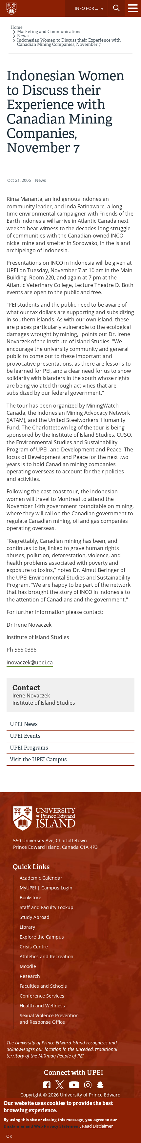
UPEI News (23, 724)
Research (30, 976)
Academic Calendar (41, 878)
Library (27, 927)
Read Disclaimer (97, 1126)
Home (16, 27)
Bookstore (30, 897)
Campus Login (56, 888)
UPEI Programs (29, 747)
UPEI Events (25, 736)
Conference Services (42, 996)
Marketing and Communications (49, 31)
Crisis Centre (34, 946)
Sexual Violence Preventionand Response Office (49, 1018)
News (23, 36)
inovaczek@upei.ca (30, 662)
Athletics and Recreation (46, 956)
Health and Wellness (42, 1005)
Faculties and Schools (43, 986)
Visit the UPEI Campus (38, 759)
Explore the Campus (42, 937)
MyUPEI (28, 888)
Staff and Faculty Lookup (46, 907)
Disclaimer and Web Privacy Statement (42, 1126)
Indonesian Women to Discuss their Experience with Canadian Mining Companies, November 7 (69, 42)
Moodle (28, 966)
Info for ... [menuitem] (81, 11)
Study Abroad (35, 917)
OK (9, 1136)
